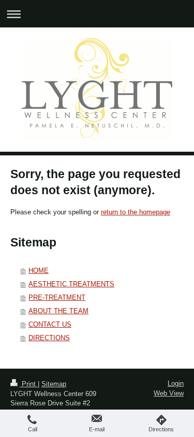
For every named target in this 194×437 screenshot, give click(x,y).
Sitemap (53, 384)
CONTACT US (49, 324)
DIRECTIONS (49, 338)
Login (176, 383)
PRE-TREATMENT (56, 297)
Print (29, 384)
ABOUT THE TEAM (58, 311)
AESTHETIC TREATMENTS (71, 284)
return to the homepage (135, 212)
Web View (169, 393)
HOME (38, 270)
